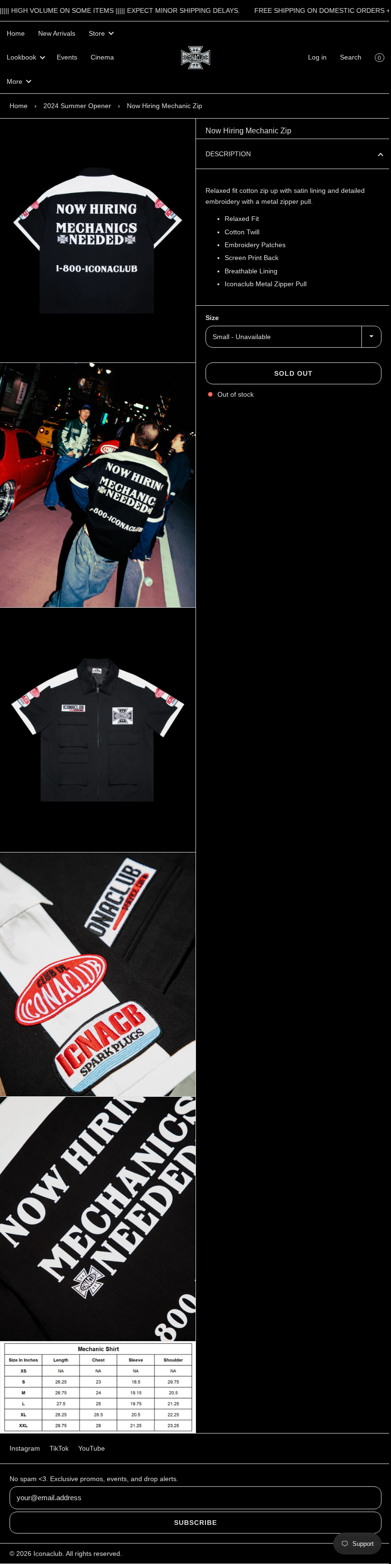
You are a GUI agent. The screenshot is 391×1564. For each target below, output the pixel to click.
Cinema (102, 57)
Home (16, 33)
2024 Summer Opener (77, 106)
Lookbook (21, 57)
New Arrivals (56, 33)
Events (67, 57)
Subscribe (192, 1522)
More (14, 81)
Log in (310, 57)
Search (343, 57)
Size (209, 317)
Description (224, 154)
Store (97, 33)
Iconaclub (47, 1553)
